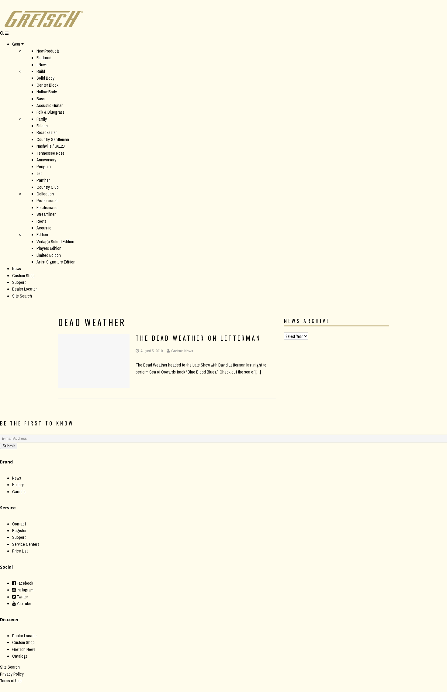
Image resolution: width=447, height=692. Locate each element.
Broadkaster (46, 132)
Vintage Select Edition (55, 241)
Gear (16, 44)
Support (19, 282)
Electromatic (46, 207)
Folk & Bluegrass (50, 112)
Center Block (47, 85)
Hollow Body (46, 92)
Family (41, 119)
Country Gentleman (52, 139)
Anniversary (46, 160)
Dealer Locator (24, 289)
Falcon (42, 126)
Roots (41, 221)
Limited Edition (48, 255)
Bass (40, 99)
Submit (8, 446)
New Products (48, 51)
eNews (41, 64)
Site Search (22, 296)
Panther (43, 180)
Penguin (43, 166)
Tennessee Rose (50, 153)
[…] (258, 372)
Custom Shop (23, 275)
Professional (46, 200)
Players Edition (48, 248)
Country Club (47, 187)
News (16, 268)
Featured (43, 57)
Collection (45, 194)
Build (40, 71)
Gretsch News (182, 350)
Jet (39, 173)
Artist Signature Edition (55, 262)
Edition (42, 234)
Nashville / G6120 (50, 146)
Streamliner (46, 214)
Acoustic (43, 228)
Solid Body (45, 78)
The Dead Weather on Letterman (198, 338)
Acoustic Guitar (49, 105)
